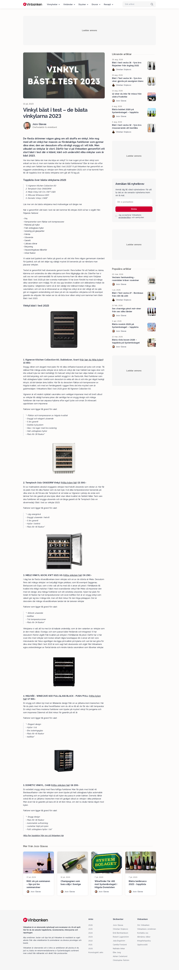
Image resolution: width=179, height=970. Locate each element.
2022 (90, 941)
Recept (107, 4)
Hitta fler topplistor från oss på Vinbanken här (43, 835)
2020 (90, 949)
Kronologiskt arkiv (95, 952)
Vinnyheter (52, 4)
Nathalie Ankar (119, 949)
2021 (90, 945)
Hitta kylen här (68, 482)
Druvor (95, 4)
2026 (90, 925)
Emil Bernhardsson (120, 933)
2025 (90, 929)
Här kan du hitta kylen (91, 359)
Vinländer (68, 4)
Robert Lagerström (121, 937)
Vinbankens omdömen (146, 929)
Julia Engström (119, 941)
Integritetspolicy (144, 941)
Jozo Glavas (118, 925)
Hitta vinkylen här (73, 575)
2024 (90, 933)
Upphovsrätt (142, 945)
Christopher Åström (121, 960)
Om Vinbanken (143, 925)
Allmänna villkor (143, 937)
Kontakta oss (142, 933)
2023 (90, 937)
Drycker (82, 4)
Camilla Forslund (120, 945)
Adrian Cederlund (120, 956)
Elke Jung (117, 952)
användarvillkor (124, 217)
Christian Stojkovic (120, 929)
